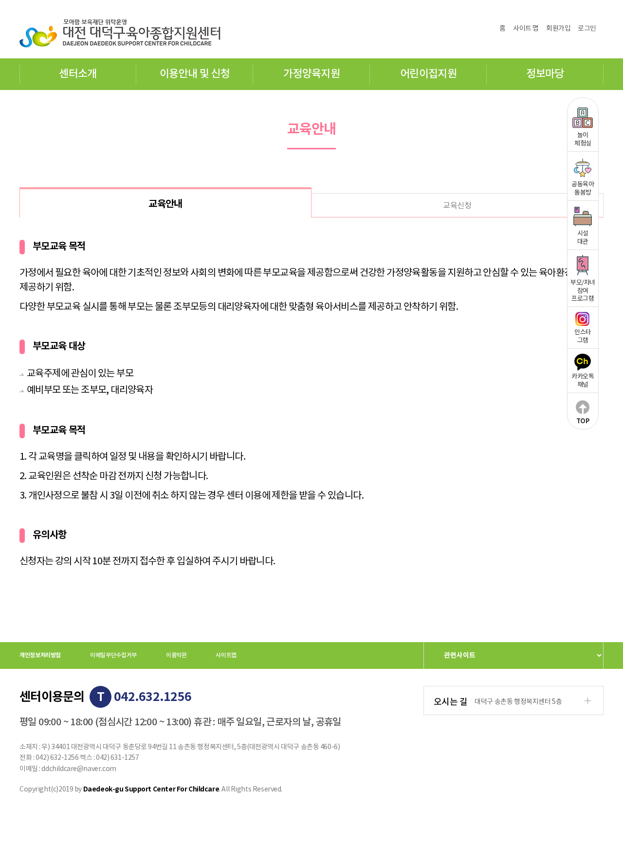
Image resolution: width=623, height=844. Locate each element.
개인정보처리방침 (40, 655)
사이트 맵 (526, 29)
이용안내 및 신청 (195, 74)
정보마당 (545, 74)
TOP (583, 421)
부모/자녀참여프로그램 (582, 291)
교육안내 (165, 204)
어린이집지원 (428, 74)
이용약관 (176, 655)
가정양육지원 (311, 74)
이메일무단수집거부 (113, 655)
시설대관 (582, 238)
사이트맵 (226, 655)
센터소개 (77, 74)
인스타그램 (582, 336)
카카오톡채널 (582, 381)
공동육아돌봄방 (582, 189)
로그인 (587, 29)
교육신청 (457, 205)
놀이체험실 (582, 139)
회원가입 (558, 29)
